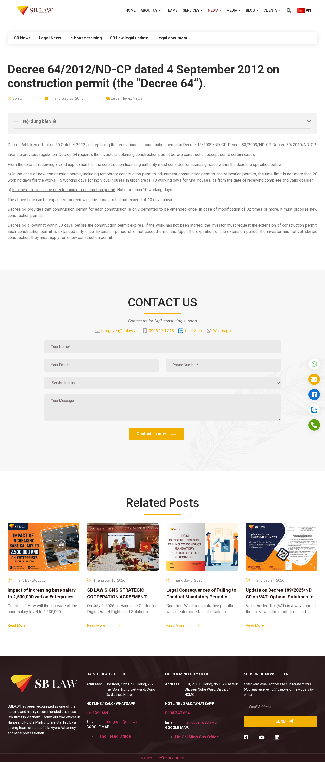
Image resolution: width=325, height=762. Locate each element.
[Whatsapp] (314, 364)
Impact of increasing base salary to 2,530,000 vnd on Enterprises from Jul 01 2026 (42, 596)
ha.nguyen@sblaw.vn (123, 722)
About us (149, 10)
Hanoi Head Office (113, 736)
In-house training (85, 38)
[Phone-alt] (314, 425)
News (213, 10)
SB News (22, 38)
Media (231, 10)
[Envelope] (314, 379)
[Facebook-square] (246, 737)
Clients (271, 10)
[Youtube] (261, 737)
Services (191, 10)
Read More (17, 625)
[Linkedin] (277, 737)
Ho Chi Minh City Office (197, 737)
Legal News (50, 38)
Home (130, 10)
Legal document (171, 38)
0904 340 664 (97, 712)
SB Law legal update (129, 38)
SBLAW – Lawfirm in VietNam (162, 758)
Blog (250, 10)
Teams (172, 10)
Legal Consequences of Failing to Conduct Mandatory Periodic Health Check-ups (201, 596)
